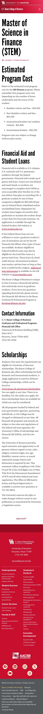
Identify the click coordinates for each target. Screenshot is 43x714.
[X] (34, 666)
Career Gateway (6, 611)
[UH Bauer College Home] (12, 9)
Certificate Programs (29, 642)
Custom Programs (28, 645)
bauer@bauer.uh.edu (21, 561)
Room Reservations (8, 628)
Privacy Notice (6, 696)
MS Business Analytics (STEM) (32, 585)
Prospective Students (8, 574)
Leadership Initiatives (8, 592)
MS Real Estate (27, 612)
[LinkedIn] (15, 666)
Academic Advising (7, 581)
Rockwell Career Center (9, 608)
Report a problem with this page (12, 687)
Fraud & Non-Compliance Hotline (12, 693)
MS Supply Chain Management (28, 619)
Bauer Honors (6, 595)
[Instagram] (24, 666)
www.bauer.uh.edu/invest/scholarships (21, 388)
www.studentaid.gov (12, 228)
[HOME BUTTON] (3, 60)
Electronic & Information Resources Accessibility (17, 702)
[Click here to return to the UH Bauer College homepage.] (21, 541)
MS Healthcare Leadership (31, 595)
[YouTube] (10, 673)
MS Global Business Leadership (29, 591)
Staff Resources (6, 626)
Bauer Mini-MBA (28, 640)
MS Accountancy (28, 582)
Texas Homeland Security (10, 690)
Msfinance (8, 60)
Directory (4, 618)
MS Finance (26, 588)
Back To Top (20, 519)
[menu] (39, 9)
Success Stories (6, 600)
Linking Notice (29, 693)
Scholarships (6, 589)
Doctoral (25, 629)
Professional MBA (28, 577)
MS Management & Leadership (28, 606)
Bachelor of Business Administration (8, 578)
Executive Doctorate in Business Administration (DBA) (30, 624)
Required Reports (22, 699)
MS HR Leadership (28, 598)
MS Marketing (27, 610)
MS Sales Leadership (29, 615)
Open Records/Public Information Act (25, 696)
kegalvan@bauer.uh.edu (14, 303)
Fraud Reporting (30, 690)
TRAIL (21, 690)
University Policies (7, 710)
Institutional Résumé (8, 699)
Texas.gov (27, 687)
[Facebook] (5, 666)
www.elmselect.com (22, 274)
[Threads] (29, 673)
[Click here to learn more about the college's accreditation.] (21, 655)
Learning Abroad (7, 597)
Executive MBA (27, 580)
